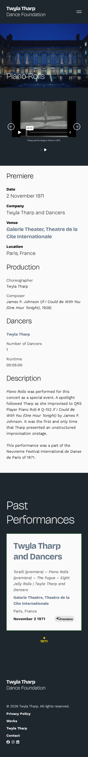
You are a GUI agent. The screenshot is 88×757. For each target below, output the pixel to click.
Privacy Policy (18, 714)
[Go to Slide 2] (46, 150)
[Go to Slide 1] (41, 150)
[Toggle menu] (79, 11)
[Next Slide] (77, 126)
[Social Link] (8, 742)
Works (11, 721)
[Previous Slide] (11, 126)
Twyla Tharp (18, 334)
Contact (13, 735)
